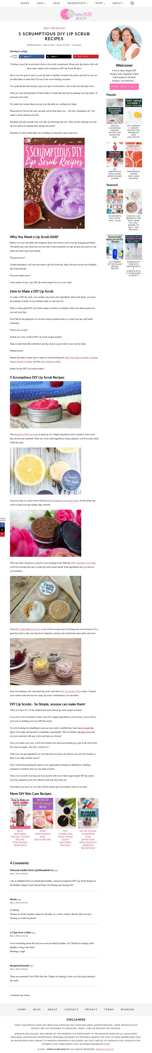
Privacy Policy (105, 1049)
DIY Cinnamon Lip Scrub (83, 563)
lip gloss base (84, 732)
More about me (122, 87)
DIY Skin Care (58, 28)
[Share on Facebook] (2, 525)
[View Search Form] (132, 3)
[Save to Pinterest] (2, 534)
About (53, 1010)
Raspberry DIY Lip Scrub (26, 434)
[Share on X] (2, 529)
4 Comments (76, 45)
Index (25, 3)
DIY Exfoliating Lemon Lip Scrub (63, 500)
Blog (37, 1010)
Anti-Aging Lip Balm (51, 361)
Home (46, 28)
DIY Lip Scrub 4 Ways (70, 691)
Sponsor (127, 1010)
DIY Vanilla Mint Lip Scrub (27, 629)
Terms (109, 1010)
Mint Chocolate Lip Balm (76, 357)
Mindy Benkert (35, 45)
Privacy (91, 1010)
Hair (56, 3)
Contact (71, 1010)
